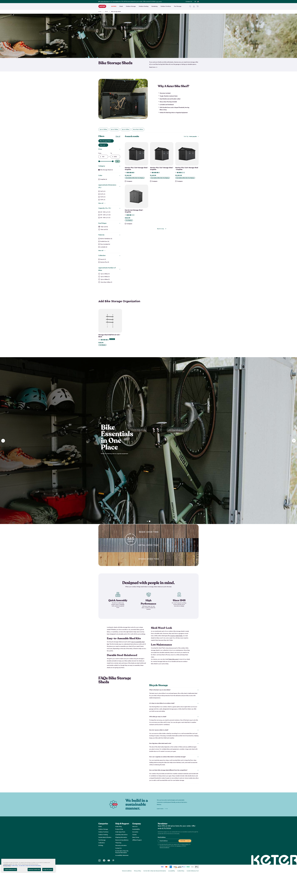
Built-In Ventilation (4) (106, 238)
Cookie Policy (180, 870)
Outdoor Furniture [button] (166, 6)
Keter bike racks (173, 659)
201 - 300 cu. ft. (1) (105, 217)
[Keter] (102, 6)
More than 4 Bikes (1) (106, 282)
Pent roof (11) (104, 229)
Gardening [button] (154, 6)
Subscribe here (104, 1)
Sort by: (186, 136)
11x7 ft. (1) (102, 191)
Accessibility (171, 870)
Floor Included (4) (105, 244)
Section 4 (179, 846)
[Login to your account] (194, 6)
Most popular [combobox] (193, 136)
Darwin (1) (103, 259)
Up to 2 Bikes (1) (105, 273)
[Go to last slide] (3, 441)
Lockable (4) (103, 247)
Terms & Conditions (164, 847)
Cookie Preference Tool (193, 870)
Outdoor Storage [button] (131, 6)
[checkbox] (103, 129)
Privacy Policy (185, 844)
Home (99, 11)
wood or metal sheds (176, 635)
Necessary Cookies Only (34, 869)
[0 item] (198, 6)
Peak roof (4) (104, 226)
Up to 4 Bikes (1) (105, 279)
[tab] (147, 521)
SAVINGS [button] (113, 6)
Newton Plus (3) (104, 262)
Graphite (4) (103, 179)
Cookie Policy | (15, 865)
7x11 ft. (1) (102, 197)
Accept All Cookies (47, 869)
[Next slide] (294, 441)
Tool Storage (177, 6)
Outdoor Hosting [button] (143, 6)
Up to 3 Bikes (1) (105, 276)
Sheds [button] (121, 6)
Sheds (106, 11)
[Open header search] (190, 6)
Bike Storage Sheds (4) (106, 169)
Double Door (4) (104, 241)
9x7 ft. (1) (102, 194)
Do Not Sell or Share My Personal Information (155, 870)
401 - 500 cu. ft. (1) (105, 212)
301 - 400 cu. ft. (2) (105, 214)
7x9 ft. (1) (102, 199)
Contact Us (189, 1)
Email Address (162, 837)
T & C (157, 1)
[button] (175, 846)
